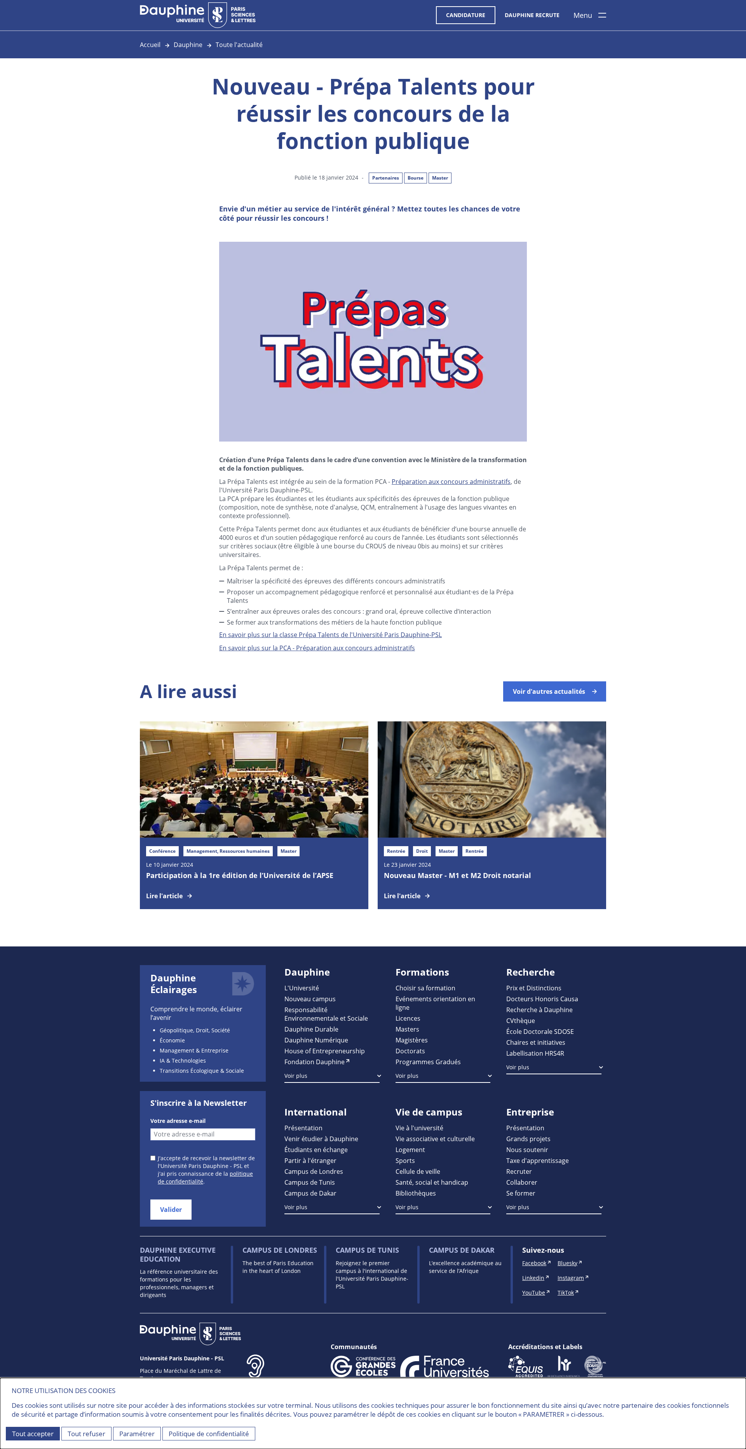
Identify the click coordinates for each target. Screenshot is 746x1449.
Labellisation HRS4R (535, 1053)
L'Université (301, 988)
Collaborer (521, 1182)
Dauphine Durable (311, 1029)
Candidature (465, 15)
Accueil (150, 44)
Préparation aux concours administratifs (451, 481)
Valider (171, 1209)
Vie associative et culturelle (435, 1139)
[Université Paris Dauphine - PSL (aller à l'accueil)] (198, 15)
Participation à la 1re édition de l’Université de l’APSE (239, 875)
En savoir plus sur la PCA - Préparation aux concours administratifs (317, 648)
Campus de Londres (313, 1171)
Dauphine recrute (532, 15)
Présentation (303, 1128)
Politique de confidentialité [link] (209, 1433)
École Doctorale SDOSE (540, 1031)
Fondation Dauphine (314, 1062)
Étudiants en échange (316, 1149)
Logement (410, 1149)
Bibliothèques (416, 1193)
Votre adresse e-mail (178, 1120)
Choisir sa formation (425, 988)
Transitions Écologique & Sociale (202, 1070)
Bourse (416, 178)
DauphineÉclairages (173, 983)
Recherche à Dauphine (539, 1010)
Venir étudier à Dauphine (321, 1139)
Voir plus (295, 1075)
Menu (582, 15)
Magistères (412, 1040)
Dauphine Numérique (316, 1040)
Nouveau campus (310, 999)
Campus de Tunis (309, 1182)
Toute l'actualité (239, 44)
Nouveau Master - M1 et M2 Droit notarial (457, 875)
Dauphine (188, 44)
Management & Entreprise (194, 1050)
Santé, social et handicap (432, 1182)
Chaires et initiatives (535, 1042)
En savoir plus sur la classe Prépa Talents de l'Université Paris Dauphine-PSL (330, 634)
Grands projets (528, 1139)
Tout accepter (33, 1433)
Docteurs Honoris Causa (542, 999)
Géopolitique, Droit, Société (195, 1030)
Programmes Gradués (428, 1062)
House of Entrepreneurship (324, 1051)
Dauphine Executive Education (178, 1254)
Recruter (519, 1171)
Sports (405, 1160)
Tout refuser (86, 1433)
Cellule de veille (418, 1171)
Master (440, 178)
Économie (172, 1040)
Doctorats (410, 1051)
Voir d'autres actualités (549, 691)
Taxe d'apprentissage (537, 1160)
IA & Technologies (183, 1060)
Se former (520, 1193)
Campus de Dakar (310, 1193)
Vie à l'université (419, 1128)
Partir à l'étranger (310, 1160)
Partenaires (385, 178)
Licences (408, 1018)
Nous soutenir (527, 1149)
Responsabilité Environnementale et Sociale (326, 1014)
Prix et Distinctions (533, 988)
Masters (407, 1029)
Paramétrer (137, 1433)
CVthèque (520, 1020)
